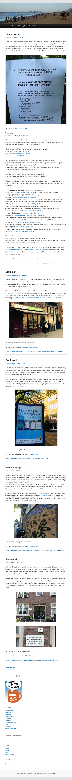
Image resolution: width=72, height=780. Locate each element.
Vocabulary (38, 263)
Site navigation (22, 26)
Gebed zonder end (10, 728)
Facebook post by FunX (20, 128)
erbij (51, 550)
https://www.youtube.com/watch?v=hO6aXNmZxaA (27, 211)
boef (8, 368)
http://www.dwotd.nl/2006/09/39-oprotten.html (19, 156)
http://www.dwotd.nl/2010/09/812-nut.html (17, 153)
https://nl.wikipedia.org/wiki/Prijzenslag (20, 192)
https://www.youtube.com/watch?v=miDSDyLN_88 (24, 204)
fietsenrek (44, 660)
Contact (7, 750)
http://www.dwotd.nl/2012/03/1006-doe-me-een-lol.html (25, 249)
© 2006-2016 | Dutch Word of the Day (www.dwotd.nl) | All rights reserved (36, 773)
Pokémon (52, 263)
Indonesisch (46, 351)
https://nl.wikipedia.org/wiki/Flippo (23, 227)
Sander (22, 37)
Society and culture (29, 263)
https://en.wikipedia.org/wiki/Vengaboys (25, 197)
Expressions (20, 263)
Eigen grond (12, 34)
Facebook (43, 26)
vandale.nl (12, 295)
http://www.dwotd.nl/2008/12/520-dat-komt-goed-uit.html (38, 298)
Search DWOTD (33, 26)
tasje (63, 550)
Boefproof (11, 360)
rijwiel (57, 660)
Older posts (10, 667)
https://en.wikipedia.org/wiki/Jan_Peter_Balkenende (28, 215)
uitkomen (60, 351)
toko (56, 351)
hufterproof (41, 459)
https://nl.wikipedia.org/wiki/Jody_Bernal (22, 231)
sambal (46, 496)
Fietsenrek (11, 559)
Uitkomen (10, 271)
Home (7, 26)
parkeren (50, 660)
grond (47, 263)
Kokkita (52, 351)
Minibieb (7, 726)
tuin (57, 263)
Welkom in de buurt (11, 722)
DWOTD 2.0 (13, 263)
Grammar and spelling (23, 550)
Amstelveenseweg (38, 351)
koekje (54, 550)
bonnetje (47, 550)
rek (54, 660)
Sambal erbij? (13, 467)
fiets (40, 660)
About (13, 26)
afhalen (30, 351)
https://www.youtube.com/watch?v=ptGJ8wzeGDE (25, 222)
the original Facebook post (30, 259)
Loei (6, 724)
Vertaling (8, 720)
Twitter (7, 764)
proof (46, 459)
